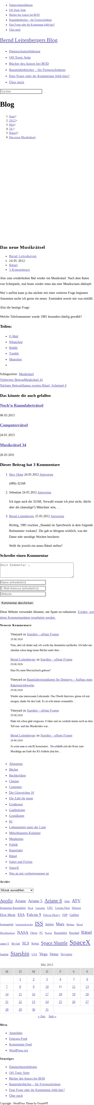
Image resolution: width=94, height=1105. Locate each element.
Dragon (76, 908)
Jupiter (49, 924)
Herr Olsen (16, 474)
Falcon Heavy (51, 915)
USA (34, 954)
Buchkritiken (17, 775)
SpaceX (14, 867)
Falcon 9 (34, 914)
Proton (48, 933)
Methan (70, 924)
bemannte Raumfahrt (13, 908)
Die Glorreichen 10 (21, 792)
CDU (50, 908)
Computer (15, 787)
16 (33, 994)
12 (73, 987)
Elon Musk (8, 915)
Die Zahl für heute (21, 798)
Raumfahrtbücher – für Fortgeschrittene (30, 20)
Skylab (15, 943)
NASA (22, 932)
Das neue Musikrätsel (22, 137)
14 (6, 994)
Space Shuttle (54, 943)
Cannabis (40, 908)
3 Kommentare (19, 269)
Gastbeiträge (17, 810)
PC (41, 933)
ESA (21, 915)
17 (47, 994)
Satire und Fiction (20, 862)
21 (6, 1002)
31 (47, 1009)
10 (47, 987)
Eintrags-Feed (18, 1038)
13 (87, 987)
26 (73, 1002)
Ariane (20, 901)
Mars (60, 924)
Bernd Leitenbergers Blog (28, 40)
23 (33, 1002)
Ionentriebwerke (24, 924)
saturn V (4, 943)
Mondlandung (7, 933)
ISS (39, 923)
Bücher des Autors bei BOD (24, 14)
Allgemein (16, 764)
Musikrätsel (26, 374)
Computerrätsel (14, 425)
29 (20, 1009)
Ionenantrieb (6, 924)
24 (47, 1002)
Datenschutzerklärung (21, 5)
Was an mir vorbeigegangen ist (29, 873)
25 (60, 1002)
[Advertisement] (47, 192)
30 (33, 1009)
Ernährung (16, 804)
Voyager (66, 954)
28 (6, 1009)
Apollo (6, 900)
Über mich (15, 29)
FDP (65, 915)
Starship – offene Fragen (43, 634)
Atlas (67, 901)
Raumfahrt (16, 850)
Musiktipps (16, 839)
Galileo (74, 915)
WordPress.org (18, 1050)
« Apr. (42, 1016)
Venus (54, 954)
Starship (19, 953)
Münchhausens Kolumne (25, 833)
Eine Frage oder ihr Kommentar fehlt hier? (32, 24)
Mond (79, 924)
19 (73, 994)
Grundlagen (16, 816)
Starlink (4, 954)
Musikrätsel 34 (13, 445)
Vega (43, 954)
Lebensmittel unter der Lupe (27, 827)
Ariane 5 (35, 901)
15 (20, 994)
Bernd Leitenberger (23, 256)
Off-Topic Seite (17, 10)
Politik (13, 844)
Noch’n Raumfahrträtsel (21, 405)
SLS (25, 943)
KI (11, 821)
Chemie (14, 781)
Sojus (35, 943)
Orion (33, 932)
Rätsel (13, 265)
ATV (76, 900)
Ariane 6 (53, 900)
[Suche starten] (44, 92)
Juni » (52, 1016)
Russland (74, 932)
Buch (30, 908)
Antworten (46, 474)
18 (60, 994)
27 (87, 1002)
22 (20, 1002)
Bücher (13, 769)
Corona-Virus (62, 908)
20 (87, 994)
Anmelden (15, 1033)
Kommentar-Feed (20, 1044)
